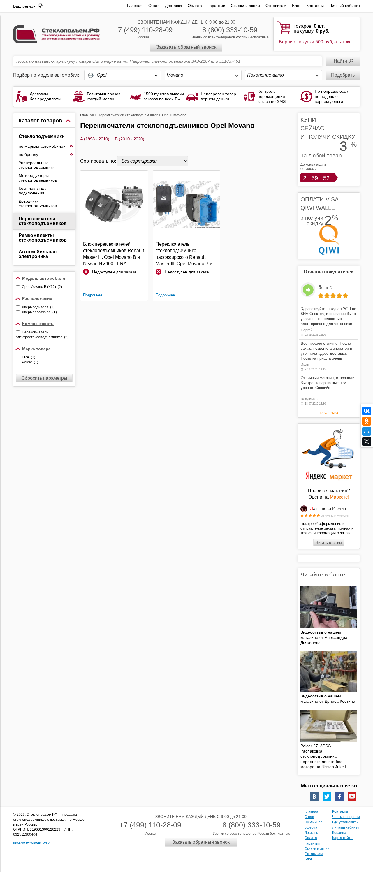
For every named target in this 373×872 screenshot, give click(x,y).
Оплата (195, 5)
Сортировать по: (98, 161)
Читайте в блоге (322, 575)
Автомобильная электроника (38, 254)
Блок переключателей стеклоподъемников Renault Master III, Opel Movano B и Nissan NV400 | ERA (113, 254)
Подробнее (92, 295)
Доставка (173, 5)
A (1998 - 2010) (94, 138)
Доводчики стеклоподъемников (38, 203)
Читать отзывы (329, 542)
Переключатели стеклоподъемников (43, 221)
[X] (366, 441)
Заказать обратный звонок (186, 47)
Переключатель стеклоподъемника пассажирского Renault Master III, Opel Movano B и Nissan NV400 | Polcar (184, 254)
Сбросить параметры (44, 378)
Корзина (339, 833)
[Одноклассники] (366, 421)
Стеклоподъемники (42, 136)
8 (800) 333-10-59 (229, 30)
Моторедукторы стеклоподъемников (38, 177)
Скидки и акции (245, 5)
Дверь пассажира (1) (39, 312)
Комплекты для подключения (33, 190)
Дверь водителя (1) (38, 307)
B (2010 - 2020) (129, 138)
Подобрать (343, 75)
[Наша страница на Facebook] (339, 796)
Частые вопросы (346, 817)
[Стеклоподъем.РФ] (56, 33)
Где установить (345, 822)
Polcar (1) (30, 362)
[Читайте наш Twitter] (327, 796)
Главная (135, 5)
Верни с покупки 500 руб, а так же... (317, 41)
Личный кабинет (344, 5)
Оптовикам (275, 5)
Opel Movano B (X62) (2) (42, 287)
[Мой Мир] (366, 431)
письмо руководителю (31, 843)
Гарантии (216, 5)
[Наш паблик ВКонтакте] (314, 796)
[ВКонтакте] (366, 411)
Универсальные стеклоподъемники (37, 165)
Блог (296, 5)
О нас (153, 5)
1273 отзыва (329, 412)
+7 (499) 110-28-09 (143, 30)
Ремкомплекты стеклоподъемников (43, 237)
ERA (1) (28, 357)
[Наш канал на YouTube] (352, 796)
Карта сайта (342, 838)
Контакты (315, 5)
